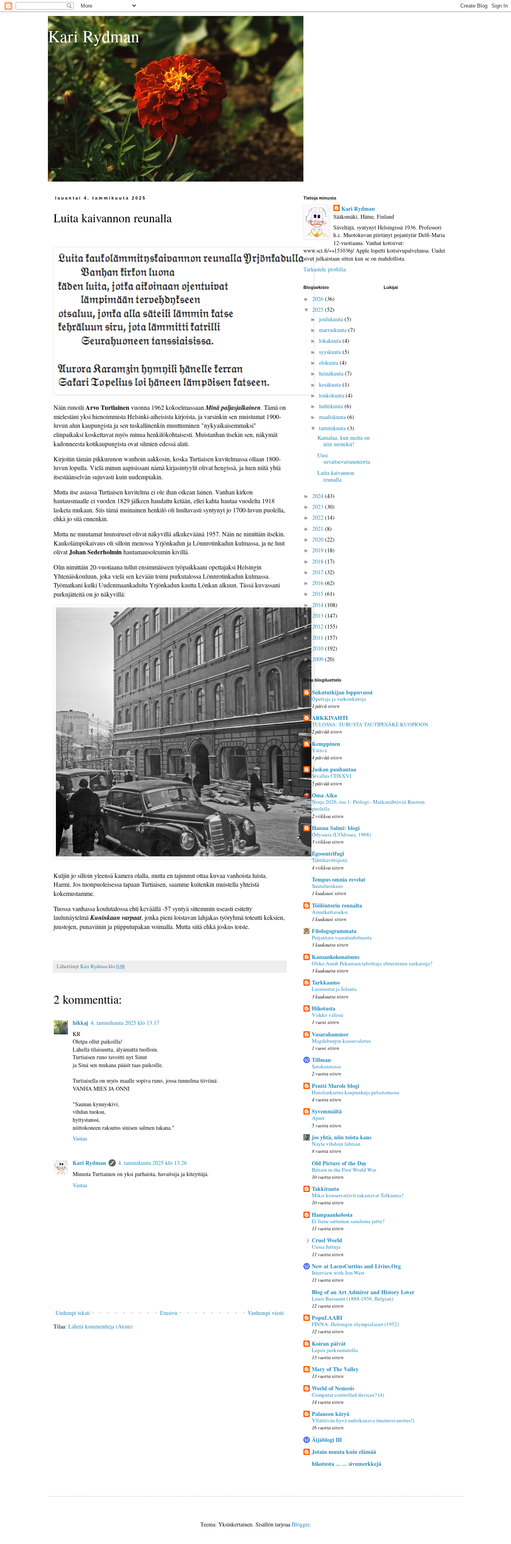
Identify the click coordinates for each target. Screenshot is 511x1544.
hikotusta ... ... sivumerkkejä (346, 1463)
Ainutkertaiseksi (330, 911)
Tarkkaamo (326, 982)
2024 (318, 496)
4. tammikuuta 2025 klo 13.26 (152, 1162)
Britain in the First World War (344, 1169)
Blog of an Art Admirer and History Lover (363, 1292)
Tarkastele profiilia (324, 269)
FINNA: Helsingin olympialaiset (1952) (355, 1324)
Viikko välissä (327, 1014)
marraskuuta (333, 330)
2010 (318, 648)
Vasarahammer (330, 1034)
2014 (318, 605)
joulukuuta (332, 319)
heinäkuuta (332, 373)
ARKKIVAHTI (330, 718)
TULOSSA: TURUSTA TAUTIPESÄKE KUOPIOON (370, 724)
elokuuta (329, 362)
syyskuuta (331, 352)
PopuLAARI (327, 1317)
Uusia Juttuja (326, 1246)
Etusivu (168, 1313)
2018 (318, 561)
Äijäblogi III (327, 1439)
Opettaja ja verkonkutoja (339, 698)
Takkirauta (325, 1188)
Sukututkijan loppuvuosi (342, 692)
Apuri (318, 1117)
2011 (318, 637)
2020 (318, 539)
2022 (318, 517)
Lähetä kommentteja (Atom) (100, 1326)
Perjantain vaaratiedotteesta (342, 937)
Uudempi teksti (72, 1313)
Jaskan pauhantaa (334, 769)
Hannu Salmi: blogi (336, 828)
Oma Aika (324, 795)
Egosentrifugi (328, 853)
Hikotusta (323, 1008)
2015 (318, 593)
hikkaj (80, 1022)
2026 (318, 298)
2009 (318, 659)
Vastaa (80, 1138)
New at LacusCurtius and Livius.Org (356, 1266)
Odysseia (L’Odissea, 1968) (341, 834)
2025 (318, 309)
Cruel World (327, 1240)
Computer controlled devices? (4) (348, 1394)
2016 (318, 583)
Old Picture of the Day (339, 1163)
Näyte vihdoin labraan (336, 1143)
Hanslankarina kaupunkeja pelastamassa (355, 1092)
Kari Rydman (93, 36)
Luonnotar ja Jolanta (334, 988)
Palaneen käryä (330, 1414)
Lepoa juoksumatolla (335, 1350)
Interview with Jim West (338, 1272)
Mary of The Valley (335, 1369)
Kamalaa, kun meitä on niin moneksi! (343, 441)
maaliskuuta (333, 417)
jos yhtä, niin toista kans (341, 1137)
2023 (318, 506)
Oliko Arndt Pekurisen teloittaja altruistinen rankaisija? (372, 963)
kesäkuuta (331, 384)
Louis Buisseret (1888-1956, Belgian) (352, 1298)
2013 (318, 615)
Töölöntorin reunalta (337, 905)
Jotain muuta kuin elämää (344, 1451)
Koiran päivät (329, 1343)
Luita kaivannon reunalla (335, 476)
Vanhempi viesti (266, 1313)
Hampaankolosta (332, 1214)
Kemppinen (326, 743)
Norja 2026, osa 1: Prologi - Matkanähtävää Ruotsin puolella (368, 805)
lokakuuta (331, 340)
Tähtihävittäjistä (329, 860)
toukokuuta (332, 395)
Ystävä (319, 750)
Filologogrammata (334, 931)
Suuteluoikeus (327, 886)
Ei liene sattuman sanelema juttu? (348, 1221)
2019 (318, 550)
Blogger (300, 1524)
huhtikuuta (332, 406)
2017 (318, 572)
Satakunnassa (326, 1066)
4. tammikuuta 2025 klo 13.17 (125, 1022)
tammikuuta (333, 428)
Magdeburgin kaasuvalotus (341, 1040)
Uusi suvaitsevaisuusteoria (343, 458)
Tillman (321, 1060)
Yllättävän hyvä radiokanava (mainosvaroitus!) (363, 1420)
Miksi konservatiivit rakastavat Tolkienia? (358, 1195)
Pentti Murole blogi (335, 1085)
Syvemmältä (327, 1111)
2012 (318, 626)
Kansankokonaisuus (335, 957)
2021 (318, 528)
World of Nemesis (333, 1388)
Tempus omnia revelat (338, 879)
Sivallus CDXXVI (331, 775)
